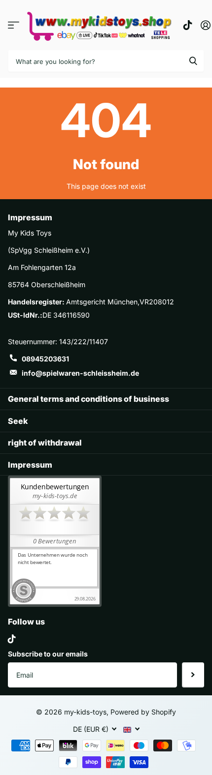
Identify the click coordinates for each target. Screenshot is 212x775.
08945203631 (45, 359)
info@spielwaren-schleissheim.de (80, 373)
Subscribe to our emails (48, 654)
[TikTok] (12, 638)
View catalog (13, 25)
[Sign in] (205, 25)
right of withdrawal (45, 442)
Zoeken (193, 61)
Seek (18, 421)
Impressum (30, 465)
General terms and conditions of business (88, 399)
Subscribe (193, 674)
